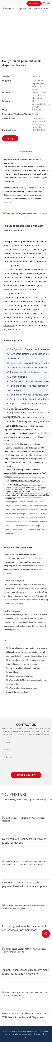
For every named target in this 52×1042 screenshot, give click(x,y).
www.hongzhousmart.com (22, 1034)
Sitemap (36, 1034)
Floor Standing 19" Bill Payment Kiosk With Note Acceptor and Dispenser (24, 1015)
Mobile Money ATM (12, 799)
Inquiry (10, 138)
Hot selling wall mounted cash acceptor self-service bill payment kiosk (25, 928)
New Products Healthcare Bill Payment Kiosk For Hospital (24, 840)
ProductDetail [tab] (26, 152)
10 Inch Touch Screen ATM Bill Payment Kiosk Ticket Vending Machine (25, 971)
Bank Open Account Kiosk (35, 799)
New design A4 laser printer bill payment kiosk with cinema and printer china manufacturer (25, 884)
